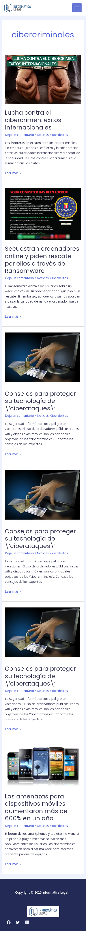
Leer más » (13, 172)
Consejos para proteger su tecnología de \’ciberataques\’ (40, 401)
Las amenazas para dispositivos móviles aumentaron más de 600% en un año (36, 807)
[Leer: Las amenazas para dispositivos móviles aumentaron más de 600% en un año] (43, 765)
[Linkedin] (27, 922)
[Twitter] (18, 922)
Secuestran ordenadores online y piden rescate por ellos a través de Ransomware (42, 259)
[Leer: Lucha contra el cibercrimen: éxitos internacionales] (43, 79)
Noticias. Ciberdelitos (52, 134)
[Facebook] (9, 922)
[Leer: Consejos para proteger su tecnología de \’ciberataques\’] (43, 358)
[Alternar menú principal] (77, 7)
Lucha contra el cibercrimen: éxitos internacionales (33, 119)
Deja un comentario (19, 134)
